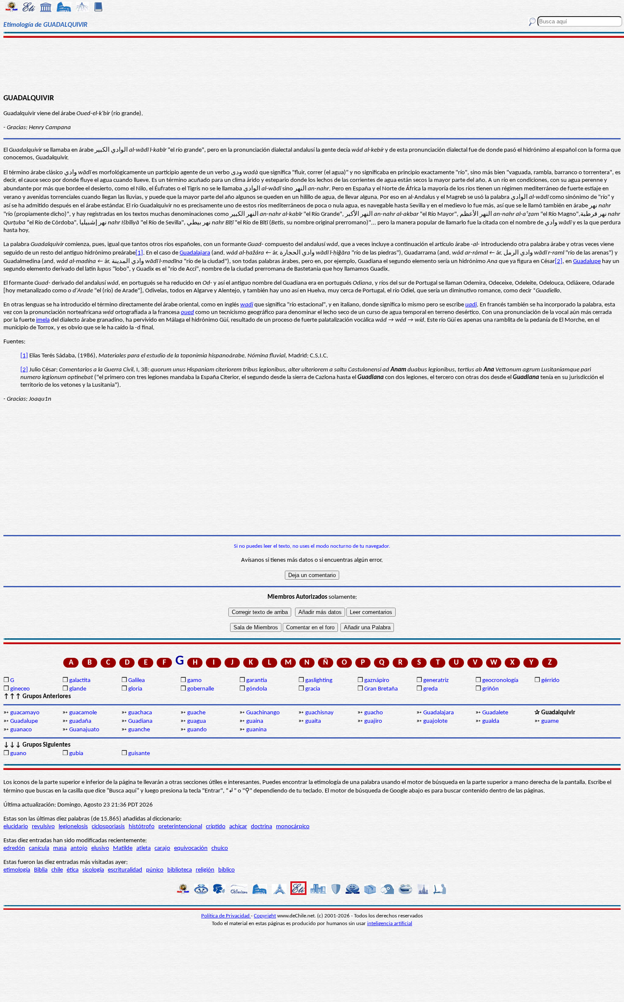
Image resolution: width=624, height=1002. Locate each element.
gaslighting (318, 680)
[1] (139, 253)
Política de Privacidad (226, 916)
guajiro (373, 721)
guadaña (80, 721)
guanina (256, 730)
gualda (490, 721)
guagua (196, 721)
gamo (194, 680)
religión (205, 870)
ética (73, 870)
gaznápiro (376, 680)
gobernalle (200, 689)
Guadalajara (195, 253)
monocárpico (292, 827)
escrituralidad (125, 870)
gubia (76, 753)
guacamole (83, 713)
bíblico (226, 870)
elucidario (15, 827)
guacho (373, 713)
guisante (139, 753)
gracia (312, 689)
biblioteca (179, 870)
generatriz (436, 680)
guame (550, 721)
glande (77, 689)
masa (60, 848)
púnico (154, 870)
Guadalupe (587, 261)
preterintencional (180, 827)
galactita (79, 680)
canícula (39, 848)
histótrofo (142, 827)
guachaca (140, 713)
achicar (238, 827)
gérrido (550, 680)
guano (18, 753)
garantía (256, 680)
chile (57, 870)
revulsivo (43, 827)
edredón (14, 848)
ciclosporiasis (108, 827)
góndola (256, 689)
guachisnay (319, 713)
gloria (135, 689)
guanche (139, 730)
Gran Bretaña (381, 689)
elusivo (100, 848)
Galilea (136, 680)
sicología (93, 870)
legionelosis (73, 827)
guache (196, 713)
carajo (162, 848)
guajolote (435, 721)
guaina (254, 721)
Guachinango (263, 713)
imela (43, 320)
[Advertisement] (312, 64)
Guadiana (140, 721)
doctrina (261, 827)
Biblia (41, 870)
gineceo (20, 689)
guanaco (21, 730)
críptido (215, 827)
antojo (78, 848)
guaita (313, 721)
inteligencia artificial (389, 923)
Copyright (265, 916)
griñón (490, 689)
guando (197, 730)
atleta (143, 848)
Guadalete (495, 713)
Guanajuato (84, 730)
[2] (558, 261)
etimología (16, 870)
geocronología (500, 680)
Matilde (122, 848)
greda (430, 689)
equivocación (191, 848)
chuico (219, 848)
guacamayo (24, 713)
